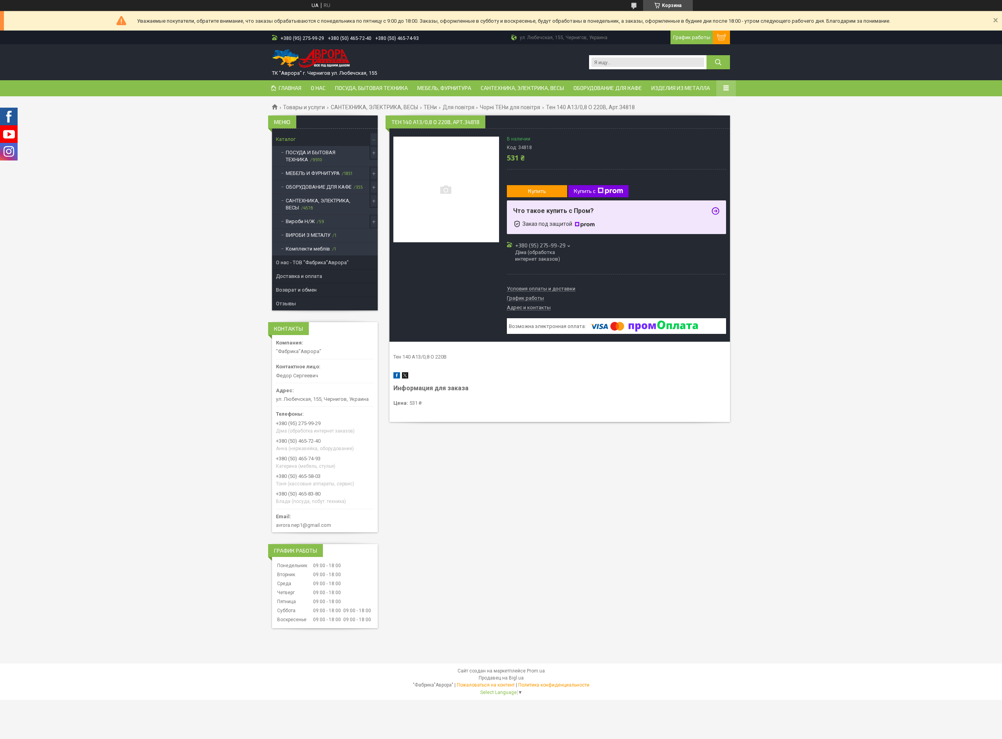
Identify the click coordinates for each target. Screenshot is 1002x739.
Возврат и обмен (296, 290)
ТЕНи (430, 107)
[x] (405, 377)
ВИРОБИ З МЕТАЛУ (308, 235)
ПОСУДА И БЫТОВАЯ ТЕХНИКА (310, 156)
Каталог (286, 139)
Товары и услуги (304, 107)
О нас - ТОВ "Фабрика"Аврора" (312, 262)
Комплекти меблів (308, 249)
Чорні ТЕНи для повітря (510, 107)
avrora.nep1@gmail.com (303, 525)
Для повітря (458, 107)
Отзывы (286, 303)
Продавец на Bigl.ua (501, 678)
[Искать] (718, 62)
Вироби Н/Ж (300, 221)
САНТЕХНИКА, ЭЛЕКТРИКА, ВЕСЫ (522, 88)
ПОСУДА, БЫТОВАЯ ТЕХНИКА (371, 88)
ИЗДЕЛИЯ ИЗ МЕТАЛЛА (680, 88)
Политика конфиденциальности (553, 685)
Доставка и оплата (299, 276)
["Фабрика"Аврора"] (311, 59)
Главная (290, 88)
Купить (537, 190)
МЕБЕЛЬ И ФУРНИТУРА (313, 173)
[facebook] (396, 377)
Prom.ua (536, 671)
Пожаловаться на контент (486, 685)
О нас (318, 88)
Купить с (585, 190)
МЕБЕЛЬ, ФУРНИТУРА (444, 88)
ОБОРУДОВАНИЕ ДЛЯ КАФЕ (607, 88)
